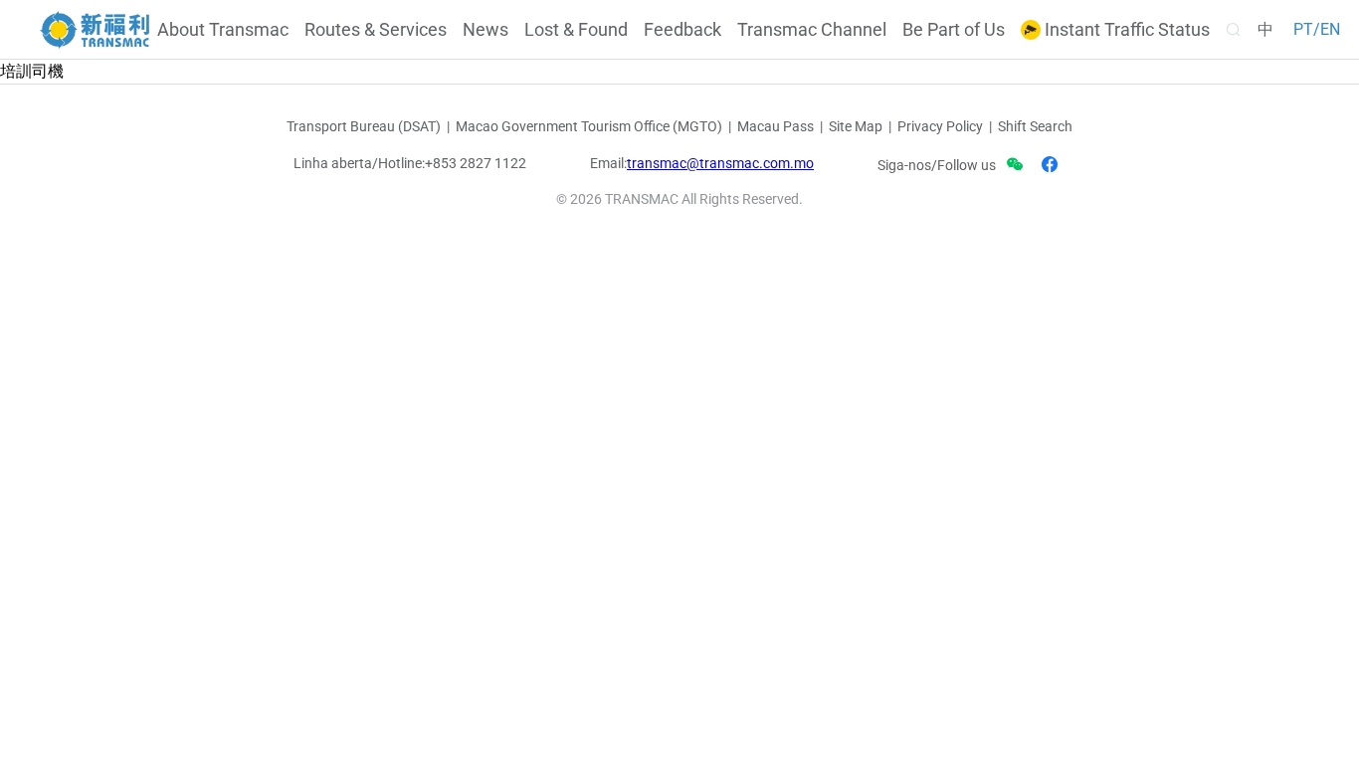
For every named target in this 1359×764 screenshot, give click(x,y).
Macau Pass (775, 126)
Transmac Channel (811, 30)
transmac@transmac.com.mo (720, 163)
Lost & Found (576, 30)
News (485, 30)
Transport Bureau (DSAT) (364, 126)
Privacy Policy (940, 126)
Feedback (682, 30)
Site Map (855, 126)
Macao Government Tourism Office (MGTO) (589, 126)
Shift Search (1035, 126)
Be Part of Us (953, 30)
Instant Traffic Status (1125, 30)
